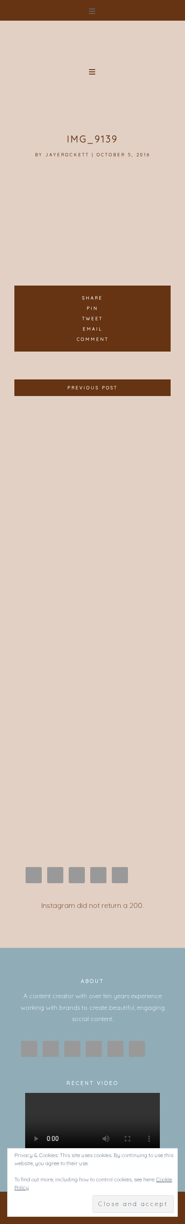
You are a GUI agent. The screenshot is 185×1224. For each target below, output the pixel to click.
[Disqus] (92, 516)
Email (92, 328)
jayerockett (67, 154)
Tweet (92, 318)
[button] (92, 10)
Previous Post (92, 387)
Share (92, 297)
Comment (93, 339)
